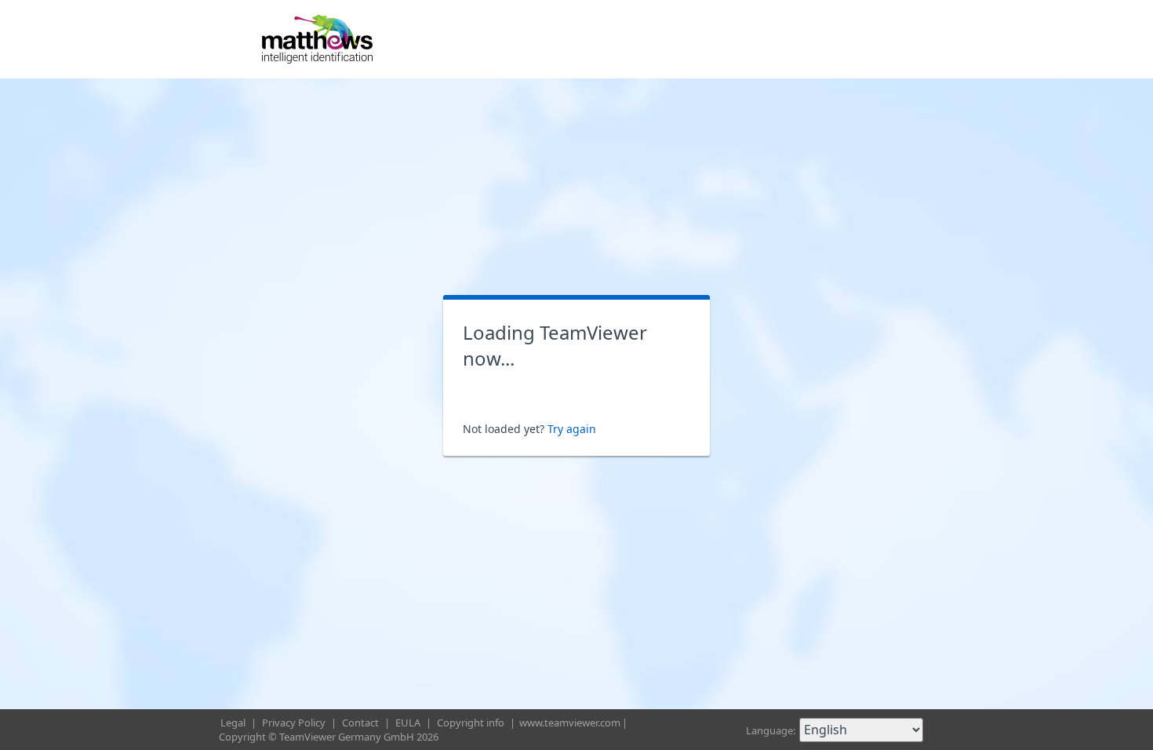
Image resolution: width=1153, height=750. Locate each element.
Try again (571, 428)
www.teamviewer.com (569, 722)
